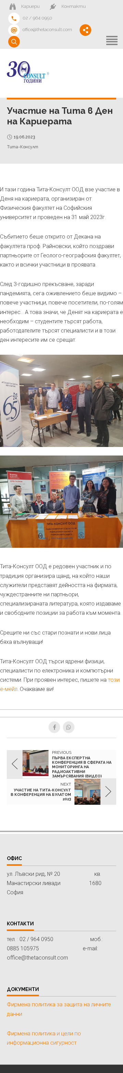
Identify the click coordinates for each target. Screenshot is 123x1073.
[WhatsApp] (68, 727)
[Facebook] (54, 727)
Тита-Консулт (22, 147)
